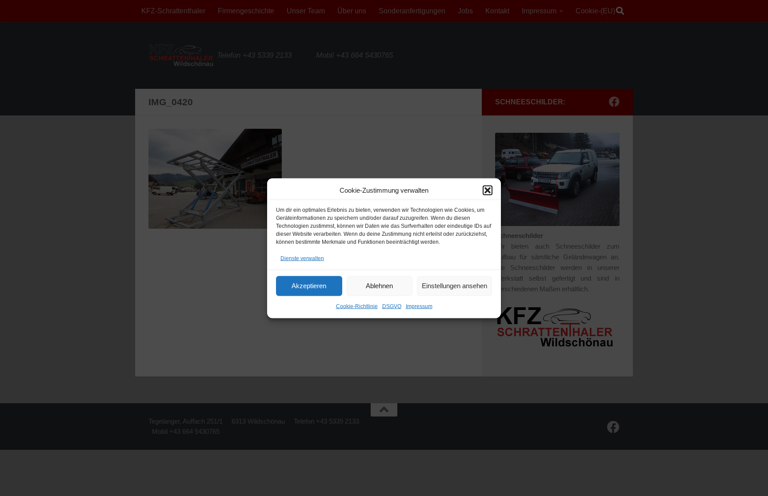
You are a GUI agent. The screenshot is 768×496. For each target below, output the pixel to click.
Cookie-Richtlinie (357, 306)
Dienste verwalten (302, 258)
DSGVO (391, 306)
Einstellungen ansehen (454, 286)
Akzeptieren (309, 286)
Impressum (419, 306)
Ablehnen (379, 286)
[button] (487, 190)
